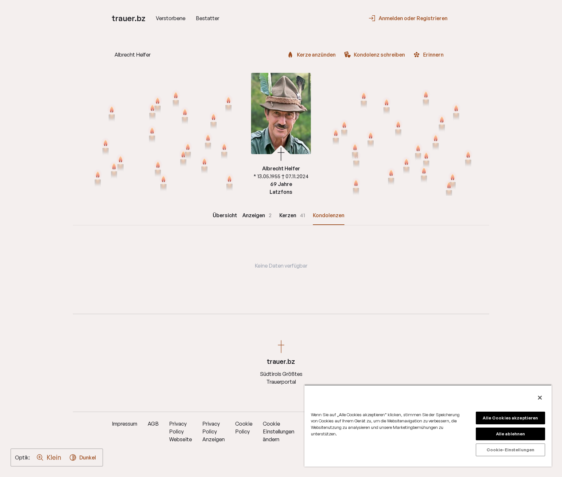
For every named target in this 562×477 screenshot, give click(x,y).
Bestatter (207, 18)
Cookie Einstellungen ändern (278, 431)
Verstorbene (170, 18)
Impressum (124, 423)
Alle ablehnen (510, 433)
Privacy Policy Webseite (180, 431)
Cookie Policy (243, 427)
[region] (428, 426)
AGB (153, 423)
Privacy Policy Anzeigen (213, 431)
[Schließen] (540, 398)
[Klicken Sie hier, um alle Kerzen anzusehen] (176, 99)
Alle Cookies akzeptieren (510, 417)
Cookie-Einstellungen (511, 449)
